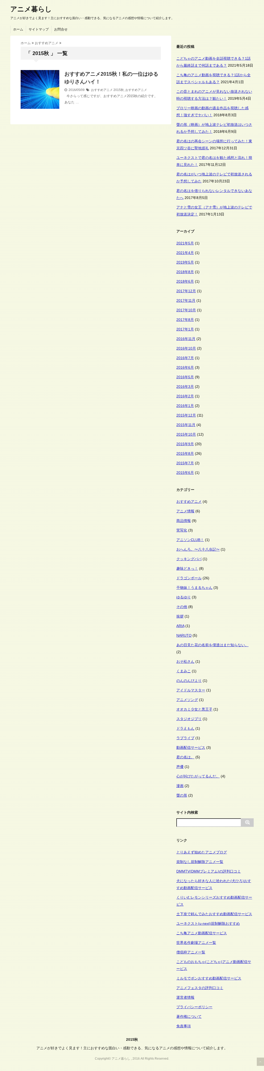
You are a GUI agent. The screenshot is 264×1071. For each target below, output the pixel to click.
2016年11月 (185, 339)
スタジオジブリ (189, 719)
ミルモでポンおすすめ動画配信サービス (208, 978)
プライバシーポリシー (194, 1007)
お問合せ (61, 29)
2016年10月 (186, 348)
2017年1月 (185, 329)
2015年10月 (186, 434)
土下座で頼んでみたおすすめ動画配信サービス (214, 914)
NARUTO (184, 635)
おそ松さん (185, 661)
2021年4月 (185, 253)
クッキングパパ (189, 559)
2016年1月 (185, 406)
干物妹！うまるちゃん (194, 587)
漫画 (180, 786)
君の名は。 (185, 757)
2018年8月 (185, 272)
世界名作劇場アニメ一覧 (196, 943)
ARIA (180, 626)
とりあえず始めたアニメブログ (201, 852)
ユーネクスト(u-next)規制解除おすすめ (208, 923)
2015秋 (118, 90)
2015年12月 (186, 415)
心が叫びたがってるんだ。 (198, 776)
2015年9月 (185, 444)
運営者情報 (185, 997)
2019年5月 (185, 262)
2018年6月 (185, 281)
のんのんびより (189, 681)
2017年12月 (186, 291)
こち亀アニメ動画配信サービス (201, 933)
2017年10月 (186, 310)
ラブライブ (185, 738)
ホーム (18, 29)
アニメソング (187, 700)
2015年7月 (185, 463)
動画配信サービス (190, 747)
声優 (180, 767)
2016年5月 (185, 377)
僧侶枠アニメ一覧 (190, 952)
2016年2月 (185, 396)
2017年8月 (185, 320)
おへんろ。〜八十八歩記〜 (198, 549)
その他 (181, 607)
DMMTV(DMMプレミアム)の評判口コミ (208, 871)
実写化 (181, 530)
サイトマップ (39, 29)
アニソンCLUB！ (190, 540)
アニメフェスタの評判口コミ (199, 988)
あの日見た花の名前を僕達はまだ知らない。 (212, 645)
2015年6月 (185, 473)
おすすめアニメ (102, 90)
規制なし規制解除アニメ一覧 (199, 862)
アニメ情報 (185, 511)
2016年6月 (185, 367)
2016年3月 (185, 386)
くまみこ (183, 671)
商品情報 (183, 521)
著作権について (189, 1016)
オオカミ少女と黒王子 (194, 709)
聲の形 (181, 795)
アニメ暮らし (31, 9)
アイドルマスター (190, 690)
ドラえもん (185, 728)
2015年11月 (185, 425)
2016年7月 (185, 358)
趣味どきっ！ (187, 568)
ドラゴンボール (189, 578)
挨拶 (180, 616)
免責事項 (183, 1026)
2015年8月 (185, 453)
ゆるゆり (183, 597)
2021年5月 (185, 243)
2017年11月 (185, 300)
